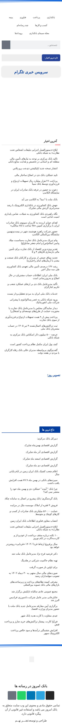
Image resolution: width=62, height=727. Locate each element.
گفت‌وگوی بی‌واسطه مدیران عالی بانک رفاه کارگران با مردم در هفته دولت (31, 351)
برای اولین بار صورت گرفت (43, 567)
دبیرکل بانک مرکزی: (47, 438)
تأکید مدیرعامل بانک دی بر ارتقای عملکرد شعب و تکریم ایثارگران (33, 285)
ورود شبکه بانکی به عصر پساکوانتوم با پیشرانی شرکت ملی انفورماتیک (34, 301)
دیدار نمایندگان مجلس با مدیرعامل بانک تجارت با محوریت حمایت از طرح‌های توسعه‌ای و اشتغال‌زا (34, 309)
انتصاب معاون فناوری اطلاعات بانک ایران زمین (34, 520)
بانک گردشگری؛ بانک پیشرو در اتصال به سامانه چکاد (31, 498)
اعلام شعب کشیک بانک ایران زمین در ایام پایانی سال (34, 473)
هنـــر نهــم (21, 720)
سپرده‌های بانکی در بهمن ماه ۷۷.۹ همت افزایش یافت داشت (34, 481)
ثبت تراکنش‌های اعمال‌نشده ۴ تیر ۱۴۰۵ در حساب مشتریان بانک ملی (33, 327)
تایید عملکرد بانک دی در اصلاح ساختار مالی (36, 175)
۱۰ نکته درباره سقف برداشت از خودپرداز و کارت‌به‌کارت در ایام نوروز (36, 537)
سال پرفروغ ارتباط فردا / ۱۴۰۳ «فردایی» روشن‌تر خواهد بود (32, 545)
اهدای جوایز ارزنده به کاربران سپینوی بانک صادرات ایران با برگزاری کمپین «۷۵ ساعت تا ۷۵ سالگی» (32, 224)
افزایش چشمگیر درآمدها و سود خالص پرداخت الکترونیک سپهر (35, 632)
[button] (4, 401)
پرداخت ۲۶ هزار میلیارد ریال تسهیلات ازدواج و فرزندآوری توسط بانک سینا (35, 182)
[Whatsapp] (21, 695)
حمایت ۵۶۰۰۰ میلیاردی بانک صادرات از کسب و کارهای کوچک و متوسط (34, 512)
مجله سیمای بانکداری (39, 33)
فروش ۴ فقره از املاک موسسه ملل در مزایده (34, 505)
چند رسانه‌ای (22, 25)
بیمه (11, 17)
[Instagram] (50, 695)
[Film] (12, 695)
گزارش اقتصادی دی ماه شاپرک (42, 465)
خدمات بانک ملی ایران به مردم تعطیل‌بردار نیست (32, 293)
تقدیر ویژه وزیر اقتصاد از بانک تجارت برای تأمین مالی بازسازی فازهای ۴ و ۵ (34, 250)
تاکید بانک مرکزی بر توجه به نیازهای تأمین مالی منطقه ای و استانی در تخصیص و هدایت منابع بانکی (33, 160)
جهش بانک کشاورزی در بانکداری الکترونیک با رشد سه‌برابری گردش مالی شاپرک (33, 206)
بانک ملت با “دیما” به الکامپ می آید (40, 199)
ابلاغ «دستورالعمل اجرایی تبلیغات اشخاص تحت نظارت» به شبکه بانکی (34, 151)
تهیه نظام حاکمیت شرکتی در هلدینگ (39, 560)
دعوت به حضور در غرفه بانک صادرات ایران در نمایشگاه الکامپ (35, 191)
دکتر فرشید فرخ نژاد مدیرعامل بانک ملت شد (35, 553)
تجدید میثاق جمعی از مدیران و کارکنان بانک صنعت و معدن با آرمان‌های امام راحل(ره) (32, 259)
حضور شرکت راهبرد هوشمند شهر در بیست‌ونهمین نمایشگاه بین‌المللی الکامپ (33, 233)
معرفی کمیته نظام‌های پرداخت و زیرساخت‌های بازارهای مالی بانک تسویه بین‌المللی (34, 583)
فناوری (23, 17)
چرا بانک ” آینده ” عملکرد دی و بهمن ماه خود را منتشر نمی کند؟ (34, 490)
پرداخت (36, 17)
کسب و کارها (41, 25)
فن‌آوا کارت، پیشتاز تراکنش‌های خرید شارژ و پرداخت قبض (31, 623)
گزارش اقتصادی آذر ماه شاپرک (42, 452)
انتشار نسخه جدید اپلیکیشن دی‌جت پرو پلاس (35, 168)
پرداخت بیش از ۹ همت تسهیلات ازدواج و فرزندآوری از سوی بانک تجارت (32, 318)
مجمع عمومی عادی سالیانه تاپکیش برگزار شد (35, 591)
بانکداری (51, 17)
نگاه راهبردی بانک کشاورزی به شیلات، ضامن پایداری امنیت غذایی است (31, 215)
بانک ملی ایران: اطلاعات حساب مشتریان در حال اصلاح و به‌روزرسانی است (34, 276)
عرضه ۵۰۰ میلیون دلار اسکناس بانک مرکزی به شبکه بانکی (34, 336)
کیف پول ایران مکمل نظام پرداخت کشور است (34, 344)
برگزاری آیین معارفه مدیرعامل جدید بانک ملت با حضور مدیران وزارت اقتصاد (33, 607)
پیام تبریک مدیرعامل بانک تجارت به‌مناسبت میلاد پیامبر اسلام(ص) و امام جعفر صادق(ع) (34, 241)
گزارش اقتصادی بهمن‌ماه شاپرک (41, 445)
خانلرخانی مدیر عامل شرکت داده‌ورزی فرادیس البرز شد (34, 599)
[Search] (6, 45)
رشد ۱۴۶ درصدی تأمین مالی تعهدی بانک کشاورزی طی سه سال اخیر (33, 268)
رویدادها (18, 33)
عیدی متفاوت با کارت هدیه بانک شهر (39, 615)
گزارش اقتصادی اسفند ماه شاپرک (40, 458)
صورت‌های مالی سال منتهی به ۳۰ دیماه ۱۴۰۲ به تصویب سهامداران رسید (34, 574)
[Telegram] (40, 695)
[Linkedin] (31, 695)
